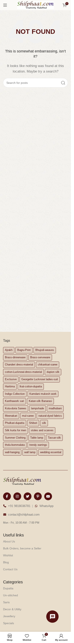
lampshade (37, 408)
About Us (9, 541)
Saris (6, 602)
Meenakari (11, 415)
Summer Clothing (15, 437)
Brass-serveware (40, 357)
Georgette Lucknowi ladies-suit (39, 379)
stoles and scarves (42, 430)
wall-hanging (12, 452)
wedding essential (50, 452)
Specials (8, 623)
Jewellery (9, 616)
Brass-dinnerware (15, 357)
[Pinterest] (38, 496)
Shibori (33, 422)
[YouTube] (48, 496)
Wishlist (8, 555)
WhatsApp (46, 506)
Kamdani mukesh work (43, 393)
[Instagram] (17, 496)
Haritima (10, 386)
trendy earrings (38, 444)
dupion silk (53, 371)
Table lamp (36, 437)
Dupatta (8, 588)
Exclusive (11, 379)
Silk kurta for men (15, 430)
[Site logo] (35, 5)
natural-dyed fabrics (50, 415)
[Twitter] (27, 496)
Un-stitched (10, 595)
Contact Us (10, 569)
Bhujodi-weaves (44, 350)
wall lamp (29, 452)
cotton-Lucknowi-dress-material (23, 371)
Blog (6, 562)
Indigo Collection (15, 393)
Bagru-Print (24, 350)
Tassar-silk (54, 437)
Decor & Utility (12, 609)
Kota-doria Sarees (15, 408)
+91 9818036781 (19, 506)
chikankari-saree (47, 364)
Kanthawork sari (14, 401)
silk (44, 422)
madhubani (55, 408)
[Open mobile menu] (5, 5)
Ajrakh (9, 350)
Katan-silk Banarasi (40, 401)
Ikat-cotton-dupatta (31, 386)
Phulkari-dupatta (14, 422)
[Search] (63, 82)
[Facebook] (7, 496)
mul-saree (28, 415)
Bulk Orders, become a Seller (22, 548)
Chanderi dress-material (19, 364)
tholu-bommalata (15, 444)
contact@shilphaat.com (24, 514)
